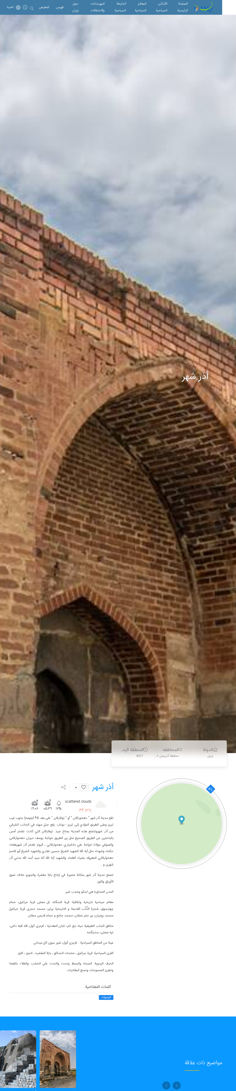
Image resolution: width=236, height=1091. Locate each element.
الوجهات (106, 997)
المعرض (44, 7)
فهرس (60, 7)
